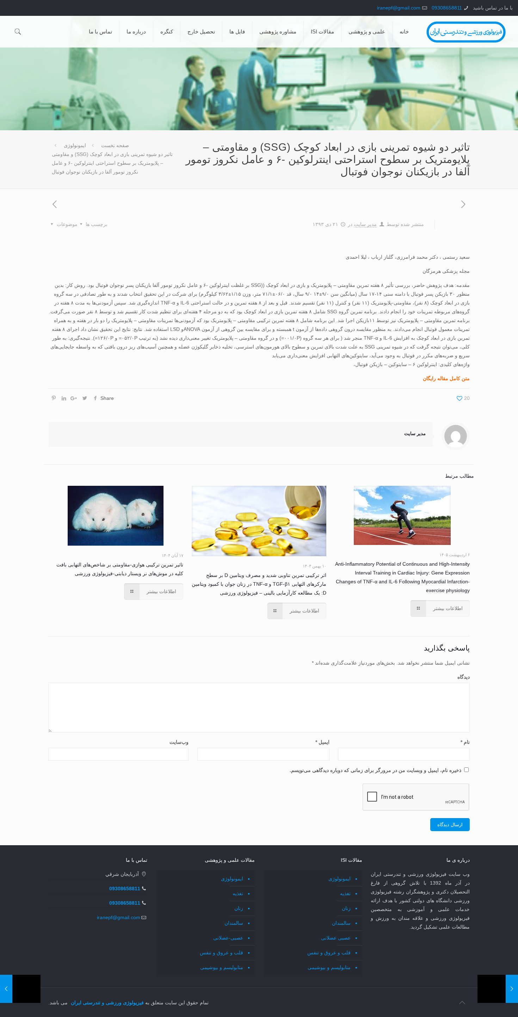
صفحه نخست (115, 145)
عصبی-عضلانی (228, 938)
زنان (346, 908)
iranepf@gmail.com (398, 8)
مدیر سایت (365, 224)
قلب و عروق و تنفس (329, 952)
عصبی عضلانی (336, 938)
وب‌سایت (179, 742)
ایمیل (322, 742)
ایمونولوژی (75, 145)
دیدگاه (463, 677)
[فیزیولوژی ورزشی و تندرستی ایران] (466, 32)
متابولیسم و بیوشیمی (329, 967)
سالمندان (341, 923)
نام (465, 742)
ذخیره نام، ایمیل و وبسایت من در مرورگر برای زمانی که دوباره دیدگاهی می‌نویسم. (375, 770)
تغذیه (345, 893)
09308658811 (447, 8)
